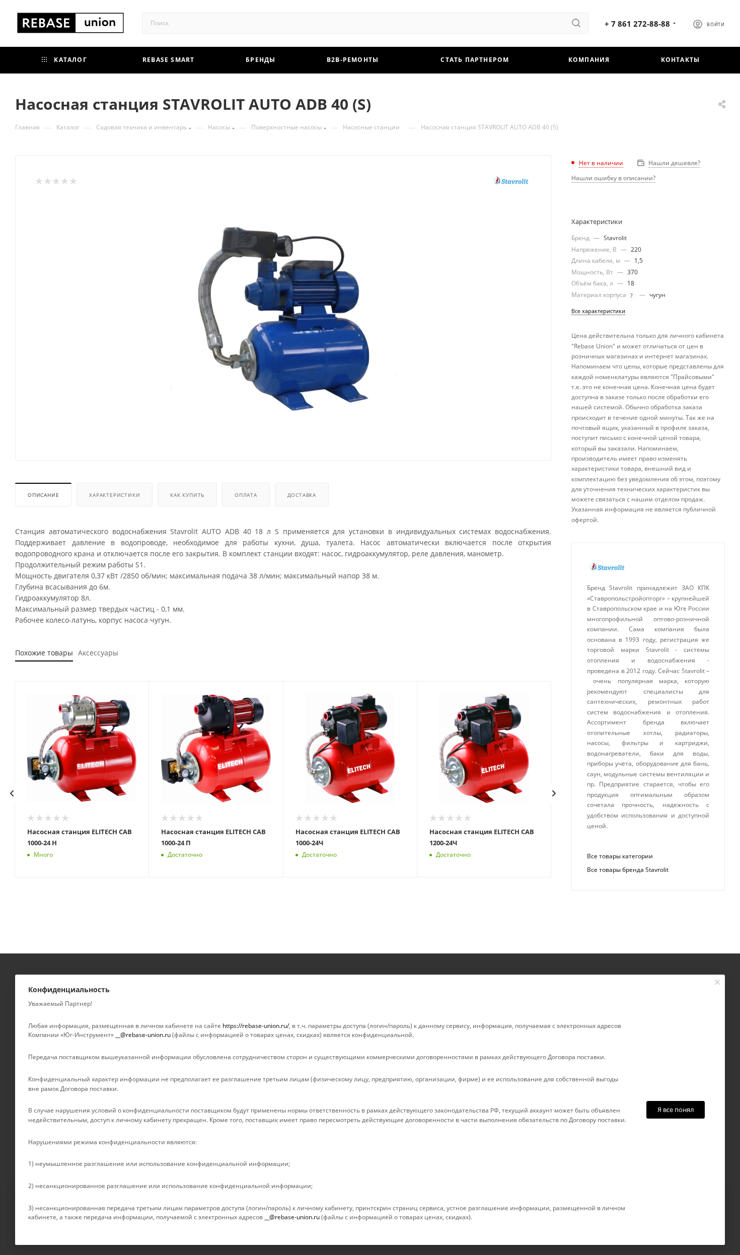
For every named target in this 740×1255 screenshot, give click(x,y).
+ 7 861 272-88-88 (637, 24)
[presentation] (12, 793)
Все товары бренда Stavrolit (628, 869)
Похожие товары (44, 652)
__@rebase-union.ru (143, 1034)
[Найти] (576, 23)
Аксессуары (98, 652)
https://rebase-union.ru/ (256, 1025)
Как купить (187, 494)
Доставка (301, 494)
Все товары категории (620, 856)
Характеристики (114, 494)
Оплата (246, 494)
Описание (43, 494)
